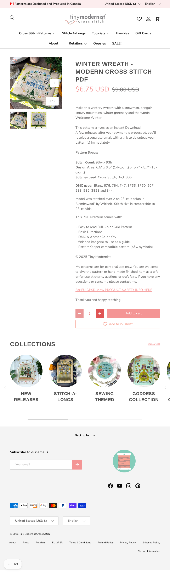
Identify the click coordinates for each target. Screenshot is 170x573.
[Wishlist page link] (139, 18)
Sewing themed (104, 396)
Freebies (122, 33)
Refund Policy (105, 542)
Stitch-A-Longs (74, 33)
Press (26, 542)
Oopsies (99, 43)
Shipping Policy (151, 542)
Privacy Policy (128, 542)
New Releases (26, 396)
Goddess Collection (143, 396)
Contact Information (149, 551)
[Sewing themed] (104, 371)
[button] (157, 18)
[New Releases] (26, 371)
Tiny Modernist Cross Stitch (34, 534)
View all (154, 344)
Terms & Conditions (80, 542)
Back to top (83, 435)
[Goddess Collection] (144, 371)
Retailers (40, 542)
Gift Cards (143, 33)
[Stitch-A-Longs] (65, 371)
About (12, 542)
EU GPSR (57, 542)
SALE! (116, 43)
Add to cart (134, 313)
